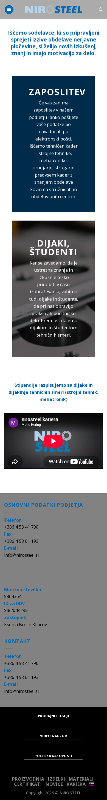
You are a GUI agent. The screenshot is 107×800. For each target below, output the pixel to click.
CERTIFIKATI (28, 784)
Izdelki (56, 779)
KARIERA (76, 784)
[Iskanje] (101, 9)
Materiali (81, 779)
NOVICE (54, 784)
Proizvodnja (28, 779)
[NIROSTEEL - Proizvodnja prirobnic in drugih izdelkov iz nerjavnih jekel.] (53, 9)
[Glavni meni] (9, 9)
